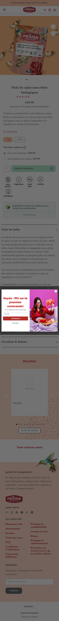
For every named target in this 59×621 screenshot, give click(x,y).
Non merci (15, 323)
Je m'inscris (15, 319)
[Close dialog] (55, 291)
